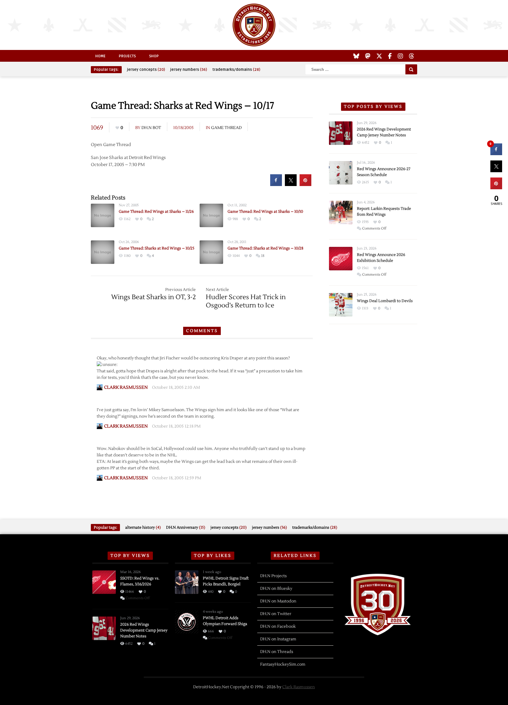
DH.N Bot (151, 127)
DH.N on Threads (276, 651)
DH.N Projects (273, 576)
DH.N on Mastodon (278, 601)
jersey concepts (146, 69)
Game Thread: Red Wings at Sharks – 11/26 (156, 211)
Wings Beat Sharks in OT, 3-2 (153, 297)
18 (262, 256)
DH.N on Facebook (278, 626)
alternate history (143, 527)
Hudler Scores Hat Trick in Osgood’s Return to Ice (246, 301)
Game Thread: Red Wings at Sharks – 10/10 (265, 211)
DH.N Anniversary (185, 527)
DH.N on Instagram (278, 639)
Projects (127, 56)
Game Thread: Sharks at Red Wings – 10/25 (156, 248)
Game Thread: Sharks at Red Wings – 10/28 (265, 248)
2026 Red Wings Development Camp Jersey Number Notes (144, 630)
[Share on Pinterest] (305, 184)
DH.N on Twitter (275, 614)
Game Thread (226, 127)
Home (100, 56)
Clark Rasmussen (298, 687)
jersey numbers (188, 69)
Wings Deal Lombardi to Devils (385, 301)
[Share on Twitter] (291, 184)
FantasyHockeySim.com (282, 664)
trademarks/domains (236, 69)
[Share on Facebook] (276, 184)
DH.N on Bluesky (276, 588)
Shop (154, 56)
